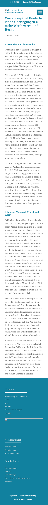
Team (7, 400)
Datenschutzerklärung (28, 496)
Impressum (13, 496)
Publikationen (12, 461)
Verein (7, 403)
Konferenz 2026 (11, 447)
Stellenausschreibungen (13, 410)
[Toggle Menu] (40, 12)
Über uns (9, 389)
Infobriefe (8, 481)
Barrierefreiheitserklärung (23, 499)
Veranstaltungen (13, 439)
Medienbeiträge (10, 475)
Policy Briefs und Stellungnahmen (17, 478)
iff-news (16, 35)
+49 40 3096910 (14, 2)
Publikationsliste (11, 468)
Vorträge (8, 471)
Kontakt (8, 413)
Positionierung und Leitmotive (16, 397)
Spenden (8, 406)
